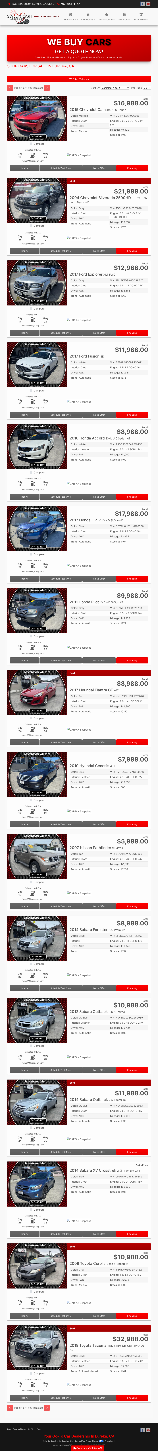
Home (9, 1429)
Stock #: (115, 134)
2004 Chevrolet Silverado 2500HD (108, 199)
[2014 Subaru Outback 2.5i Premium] (37, 1101)
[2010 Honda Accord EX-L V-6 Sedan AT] (37, 446)
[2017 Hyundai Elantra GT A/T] (37, 692)
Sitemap (78, 1441)
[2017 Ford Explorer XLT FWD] (37, 282)
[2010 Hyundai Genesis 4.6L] (37, 774)
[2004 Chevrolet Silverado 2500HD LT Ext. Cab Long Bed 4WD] (37, 199)
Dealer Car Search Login (52, 1441)
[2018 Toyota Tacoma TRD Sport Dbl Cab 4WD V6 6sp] (37, 1347)
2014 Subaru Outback (98, 1099)
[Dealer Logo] (33, 16)
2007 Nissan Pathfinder (96, 847)
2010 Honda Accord (100, 438)
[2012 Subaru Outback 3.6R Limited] (37, 1019)
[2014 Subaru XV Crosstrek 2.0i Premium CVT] (37, 1183)
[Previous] (10, 88)
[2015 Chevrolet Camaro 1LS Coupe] (37, 117)
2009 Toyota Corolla (100, 1263)
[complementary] (148, 1441)
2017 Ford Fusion (87, 356)
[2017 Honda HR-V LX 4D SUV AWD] (37, 528)
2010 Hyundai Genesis (93, 766)
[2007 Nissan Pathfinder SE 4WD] (37, 856)
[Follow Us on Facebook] (142, 4)
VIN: (112, 115)
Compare (39, 143)
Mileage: (115, 129)
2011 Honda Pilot (96, 602)
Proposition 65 (110, 1441)
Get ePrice (142, 1165)
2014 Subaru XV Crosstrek (105, 1170)
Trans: (74, 131)
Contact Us (25, 1429)
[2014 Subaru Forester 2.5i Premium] (37, 938)
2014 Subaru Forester (97, 929)
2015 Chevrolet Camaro (98, 109)
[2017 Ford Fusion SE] (37, 364)
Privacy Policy (36, 1429)
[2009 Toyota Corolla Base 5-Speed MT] (37, 1265)
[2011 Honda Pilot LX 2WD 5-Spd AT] (37, 610)
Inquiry (24, 168)
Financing (132, 168)
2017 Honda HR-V (96, 520)
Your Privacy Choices (90, 1441)
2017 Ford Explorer (92, 274)
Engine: (114, 120)
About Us (16, 1429)
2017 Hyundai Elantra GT (94, 690)
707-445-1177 (70, 3)
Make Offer (99, 168)
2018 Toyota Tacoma (107, 1347)
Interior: (75, 120)
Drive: (74, 125)
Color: (74, 115)
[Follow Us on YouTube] (148, 4)
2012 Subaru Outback (97, 1011)
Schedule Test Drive (60, 168)
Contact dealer (105, 57)
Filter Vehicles (80, 79)
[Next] (47, 88)
